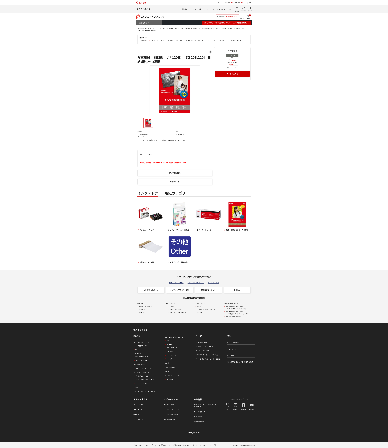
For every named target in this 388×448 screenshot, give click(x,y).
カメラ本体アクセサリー (142, 357)
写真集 (167, 371)
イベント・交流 (209, 9)
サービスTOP (170, 304)
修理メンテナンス (169, 420)
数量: (228, 67)
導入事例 (136, 415)
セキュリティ (170, 379)
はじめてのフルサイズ (146, 307)
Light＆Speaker (170, 367)
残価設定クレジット (208, 290)
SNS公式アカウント (239, 399)
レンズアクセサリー (141, 360)
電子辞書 (169, 344)
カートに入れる (232, 73)
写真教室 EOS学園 (202, 342)
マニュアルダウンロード (171, 410)
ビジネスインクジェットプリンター (145, 380)
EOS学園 (171, 307)
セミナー (199, 312)
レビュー (142, 310)
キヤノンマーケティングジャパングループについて (206, 406)
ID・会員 (230, 355)
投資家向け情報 (199, 422)
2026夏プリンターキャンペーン (196, 41)
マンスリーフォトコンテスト (206, 310)
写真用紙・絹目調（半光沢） (209, 28)
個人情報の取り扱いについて (181, 445)
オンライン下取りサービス (179, 290)
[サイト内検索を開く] (247, 2)
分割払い (222, 41)
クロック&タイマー (172, 348)
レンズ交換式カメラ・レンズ (142, 342)
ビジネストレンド (139, 420)
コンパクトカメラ (139, 365)
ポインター (170, 351)
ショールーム (221, 9)
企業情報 (237, 3)
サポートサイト (171, 399)
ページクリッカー (172, 355)
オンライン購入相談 (174, 310)
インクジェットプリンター (143, 376)
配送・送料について (176, 282)
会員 (229, 9)
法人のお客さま (140, 399)
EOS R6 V (144, 41)
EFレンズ (138, 353)
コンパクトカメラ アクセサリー (144, 368)
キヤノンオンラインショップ (159, 28)
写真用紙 (195, 28)
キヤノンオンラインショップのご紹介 (208, 359)
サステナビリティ (199, 417)
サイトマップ (148, 445)
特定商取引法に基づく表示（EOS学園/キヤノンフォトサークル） (238, 313)
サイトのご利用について (162, 445)
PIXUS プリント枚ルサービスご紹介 (207, 355)
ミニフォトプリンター (142, 383)
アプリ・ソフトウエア (172, 376)
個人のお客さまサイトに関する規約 (240, 362)
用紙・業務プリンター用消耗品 (180, 28)
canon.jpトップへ (194, 432)
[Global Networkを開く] (250, 2)
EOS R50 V (154, 41)
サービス (193, 9)
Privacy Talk (170, 359)
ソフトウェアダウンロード (172, 415)
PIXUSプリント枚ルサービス (177, 312)
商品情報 (184, 9)
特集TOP (140, 304)
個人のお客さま (143, 9)
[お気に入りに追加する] (210, 52)
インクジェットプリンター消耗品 (144, 391)
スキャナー (138, 387)
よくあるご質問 (213, 282)
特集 (200, 9)
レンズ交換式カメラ (141, 346)
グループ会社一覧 (199, 412)
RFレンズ (212, 41)
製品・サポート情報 (224, 3)
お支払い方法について (196, 282)
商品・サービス (138, 410)
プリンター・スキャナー (141, 372)
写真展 (199, 307)
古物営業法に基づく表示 (233, 317)
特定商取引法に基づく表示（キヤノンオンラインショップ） (236, 308)
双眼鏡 (167, 363)
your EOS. (142, 312)
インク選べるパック (234, 41)
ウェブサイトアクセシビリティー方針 (205, 445)
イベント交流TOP (200, 304)
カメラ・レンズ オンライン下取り (171, 41)
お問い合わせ (138, 445)
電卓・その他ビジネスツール (174, 337)
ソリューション (138, 405)
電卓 (168, 341)
